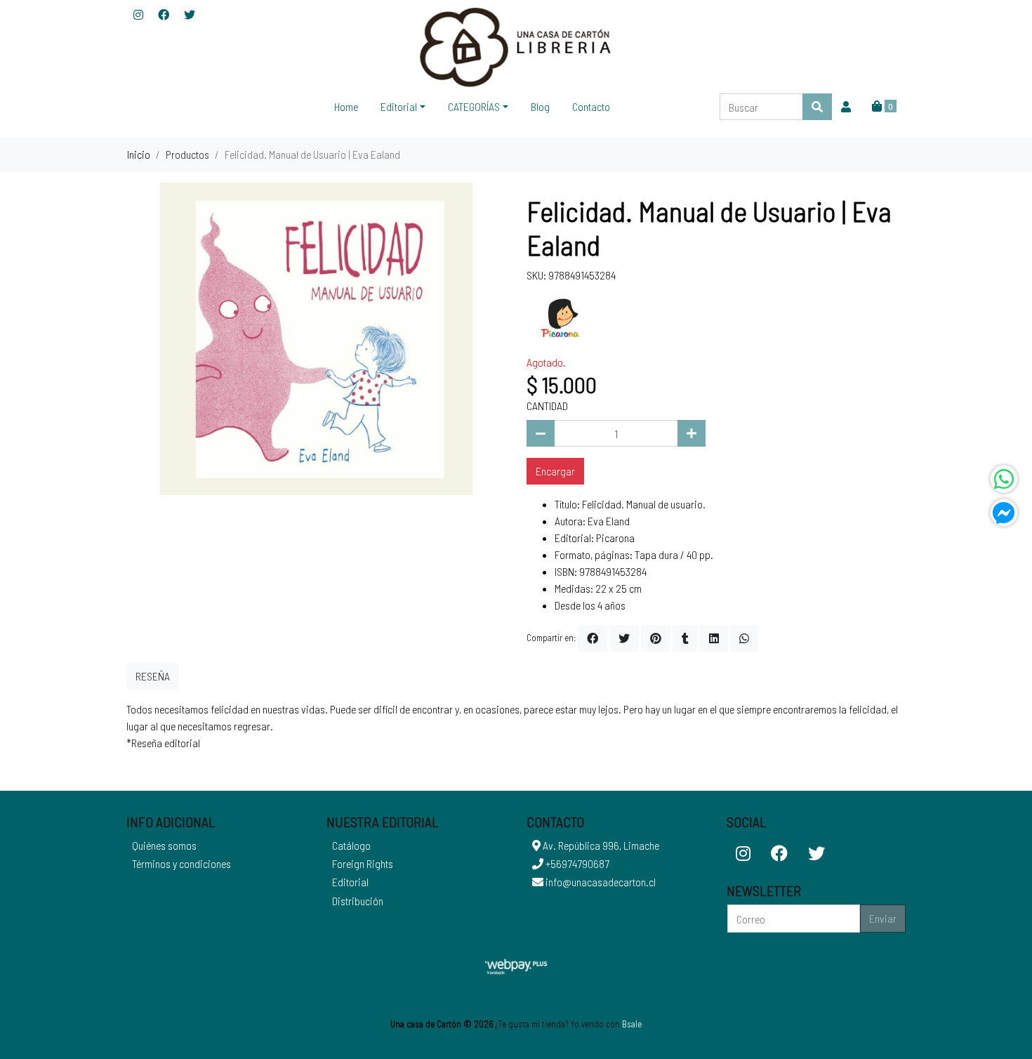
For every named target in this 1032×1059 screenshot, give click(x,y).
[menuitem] (346, 107)
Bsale (632, 1024)
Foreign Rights (362, 863)
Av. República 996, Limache (600, 845)
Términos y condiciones (181, 863)
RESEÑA (152, 676)
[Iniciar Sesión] (846, 106)
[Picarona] (562, 317)
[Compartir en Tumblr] (685, 638)
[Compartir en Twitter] (624, 638)
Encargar (555, 471)
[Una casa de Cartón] (516, 46)
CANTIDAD (547, 405)
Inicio (138, 154)
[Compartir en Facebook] (592, 638)
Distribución (357, 900)
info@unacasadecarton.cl (599, 881)
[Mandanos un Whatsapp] (1004, 479)
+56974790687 (576, 863)
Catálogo (351, 845)
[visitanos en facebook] (164, 14)
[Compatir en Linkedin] (714, 638)
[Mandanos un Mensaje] (1004, 513)
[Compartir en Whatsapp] (744, 638)
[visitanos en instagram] (138, 14)
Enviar (883, 918)
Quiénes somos (164, 845)
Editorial (350, 881)
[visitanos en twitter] (189, 14)
